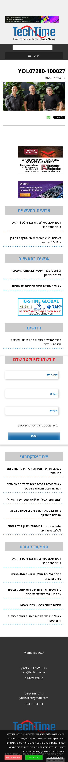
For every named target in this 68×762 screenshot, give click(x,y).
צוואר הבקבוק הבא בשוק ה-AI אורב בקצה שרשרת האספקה (35, 513)
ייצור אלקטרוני (34, 456)
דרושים (34, 328)
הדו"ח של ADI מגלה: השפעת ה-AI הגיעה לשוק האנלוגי (36, 576)
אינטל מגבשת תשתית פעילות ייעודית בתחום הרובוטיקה (34, 618)
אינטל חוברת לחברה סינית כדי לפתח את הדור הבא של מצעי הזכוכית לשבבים (34, 486)
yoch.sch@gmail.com (34, 698)
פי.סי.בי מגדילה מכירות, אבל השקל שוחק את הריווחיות (34, 471)
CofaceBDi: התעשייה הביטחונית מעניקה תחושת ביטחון (36, 273)
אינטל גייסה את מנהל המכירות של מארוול (36, 286)
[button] (37, 55)
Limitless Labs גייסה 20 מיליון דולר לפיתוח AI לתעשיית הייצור (34, 528)
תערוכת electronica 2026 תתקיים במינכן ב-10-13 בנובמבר (35, 240)
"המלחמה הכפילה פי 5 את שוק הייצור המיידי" (34, 499)
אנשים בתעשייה (34, 258)
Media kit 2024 (34, 653)
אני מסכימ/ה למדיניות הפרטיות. (36, 425)
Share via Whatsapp (48, 117)
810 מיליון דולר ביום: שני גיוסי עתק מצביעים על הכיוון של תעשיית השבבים (34, 592)
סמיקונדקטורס (34, 547)
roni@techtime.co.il (34, 672)
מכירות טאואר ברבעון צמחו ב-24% (40, 605)
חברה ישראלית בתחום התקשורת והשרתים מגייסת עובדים (36, 342)
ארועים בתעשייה (34, 210)
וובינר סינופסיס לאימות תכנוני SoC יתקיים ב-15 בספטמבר (36, 225)
